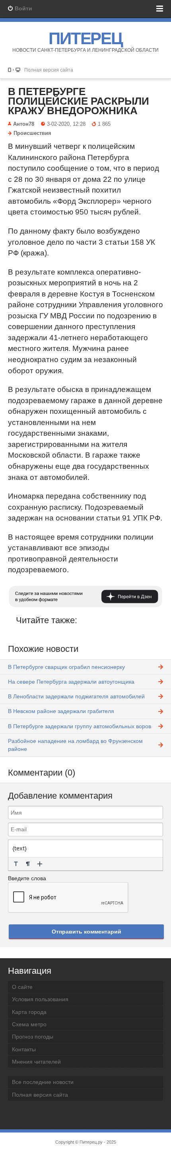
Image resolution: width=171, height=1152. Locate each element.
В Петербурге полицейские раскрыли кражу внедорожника (78, 101)
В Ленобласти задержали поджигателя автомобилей (76, 696)
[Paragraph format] (28, 863)
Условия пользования (40, 999)
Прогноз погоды (32, 1036)
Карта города (29, 1012)
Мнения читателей (36, 1061)
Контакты (24, 1049)
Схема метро (29, 1024)
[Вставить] (40, 863)
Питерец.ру (91, 1142)
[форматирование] (16, 863)
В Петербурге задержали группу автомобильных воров (79, 726)
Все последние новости (43, 1082)
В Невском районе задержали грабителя (61, 711)
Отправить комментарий (86, 931)
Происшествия (32, 133)
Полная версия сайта (48, 69)
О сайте (22, 987)
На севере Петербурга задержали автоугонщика (71, 681)
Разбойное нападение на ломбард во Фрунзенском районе (75, 745)
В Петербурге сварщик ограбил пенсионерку (66, 667)
